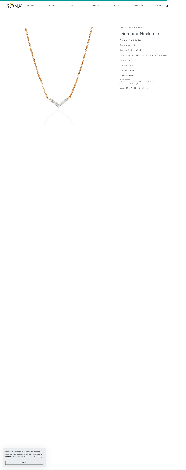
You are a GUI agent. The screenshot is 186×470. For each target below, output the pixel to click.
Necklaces (151, 82)
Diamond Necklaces (137, 27)
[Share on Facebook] (131, 88)
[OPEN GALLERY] (58, 76)
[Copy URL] (148, 88)
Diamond (122, 27)
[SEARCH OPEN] (167, 6)
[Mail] (143, 88)
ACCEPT (24, 462)
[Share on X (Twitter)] (127, 88)
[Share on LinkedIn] (135, 88)
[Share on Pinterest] (139, 88)
